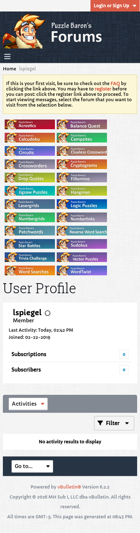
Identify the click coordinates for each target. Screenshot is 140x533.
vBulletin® (69, 487)
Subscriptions (28, 354)
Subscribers (26, 369)
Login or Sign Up (111, 5)
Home (9, 68)
